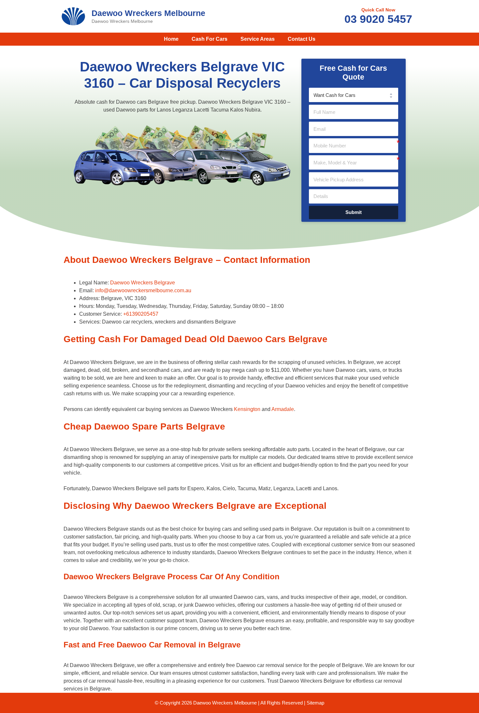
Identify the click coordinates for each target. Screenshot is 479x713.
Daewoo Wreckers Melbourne (148, 13)
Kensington (247, 409)
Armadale (282, 409)
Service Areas (257, 39)
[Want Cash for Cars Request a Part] (353, 95)
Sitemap (315, 702)
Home (171, 39)
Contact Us (301, 39)
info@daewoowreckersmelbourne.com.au (143, 290)
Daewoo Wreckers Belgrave (142, 282)
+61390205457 (140, 314)
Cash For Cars (209, 39)
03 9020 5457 (378, 19)
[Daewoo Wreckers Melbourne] (73, 16)
